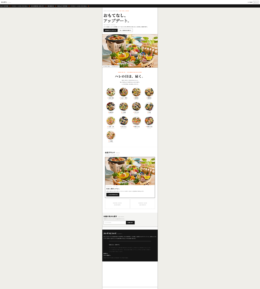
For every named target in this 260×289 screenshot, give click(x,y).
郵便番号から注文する (110, 30)
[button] (6, 2)
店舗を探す (130, 222)
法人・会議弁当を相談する (125, 30)
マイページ (256, 2)
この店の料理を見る (113, 194)
